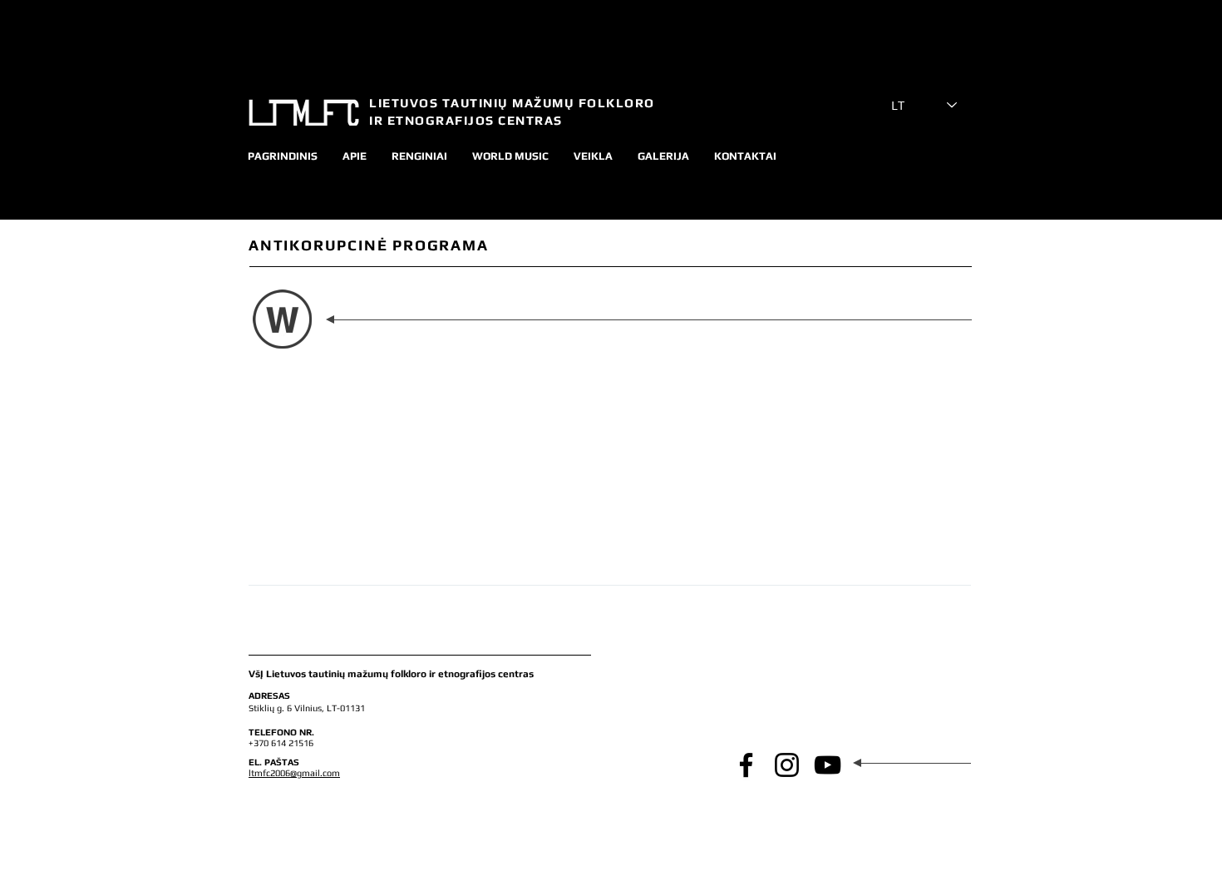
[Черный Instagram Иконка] (787, 765)
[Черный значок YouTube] (827, 765)
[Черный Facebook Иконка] (746, 765)
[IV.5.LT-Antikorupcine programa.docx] (282, 321)
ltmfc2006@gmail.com (294, 773)
